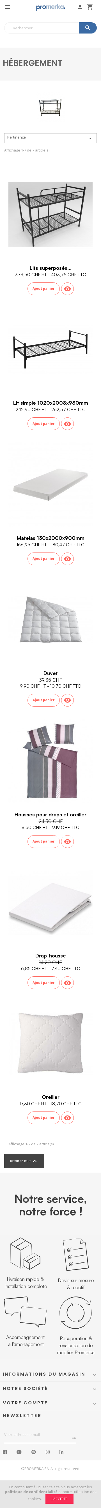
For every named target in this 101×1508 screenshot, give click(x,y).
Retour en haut (24, 1161)
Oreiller (50, 1097)
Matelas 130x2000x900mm (50, 538)
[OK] (74, 1438)
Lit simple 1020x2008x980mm (50, 403)
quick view (67, 289)
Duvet (50, 673)
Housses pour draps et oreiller (50, 814)
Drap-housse (50, 955)
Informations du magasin (44, 1374)
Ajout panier (44, 288)
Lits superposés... (51, 268)
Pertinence (50, 138)
